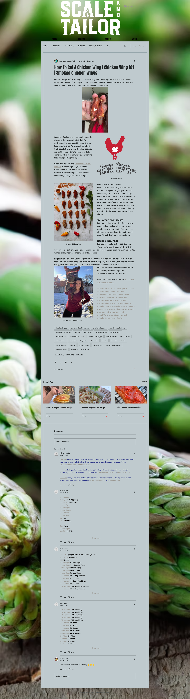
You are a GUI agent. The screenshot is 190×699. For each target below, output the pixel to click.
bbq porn (114, 341)
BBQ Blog (77, 332)
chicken (123, 341)
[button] (125, 46)
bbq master (73, 341)
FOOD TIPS (56, 46)
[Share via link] (71, 362)
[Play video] (95, 110)
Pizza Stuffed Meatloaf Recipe (129, 407)
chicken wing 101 (61, 349)
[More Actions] (134, 454)
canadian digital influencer (80, 328)
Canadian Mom (115, 332)
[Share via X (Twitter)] (61, 362)
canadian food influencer (117, 328)
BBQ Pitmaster (125, 336)
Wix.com (107, 692)
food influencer (61, 336)
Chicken (72, 345)
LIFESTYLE (81, 46)
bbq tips (104, 341)
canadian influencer (99, 328)
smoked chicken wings (113, 345)
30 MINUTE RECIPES (95, 46)
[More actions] (134, 61)
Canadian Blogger (61, 328)
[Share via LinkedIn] (66, 362)
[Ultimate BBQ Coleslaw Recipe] (95, 394)
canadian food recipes (77, 336)
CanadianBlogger (101, 332)
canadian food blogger (63, 332)
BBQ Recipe (88, 332)
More (108, 46)
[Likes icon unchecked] (61, 484)
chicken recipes (84, 345)
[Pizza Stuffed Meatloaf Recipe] (131, 394)
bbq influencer (60, 341)
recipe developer (111, 336)
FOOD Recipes (69, 46)
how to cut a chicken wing (80, 349)
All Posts (46, 46)
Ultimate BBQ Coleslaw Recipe (93, 407)
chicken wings (97, 345)
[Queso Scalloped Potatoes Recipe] (59, 394)
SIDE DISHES (70, 355)
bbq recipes (94, 341)
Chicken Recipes (61, 345)
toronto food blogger (95, 336)
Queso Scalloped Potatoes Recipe (59, 407)
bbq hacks (83, 341)
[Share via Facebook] (55, 362)
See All (144, 381)
